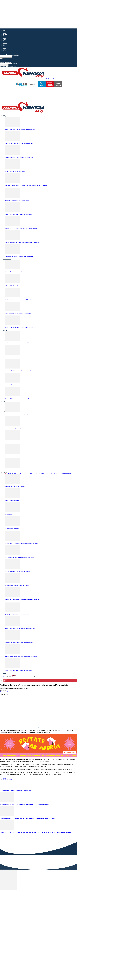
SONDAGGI (68, 473)
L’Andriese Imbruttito (48, 473)
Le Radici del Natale (7, 779)
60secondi (17, 473)
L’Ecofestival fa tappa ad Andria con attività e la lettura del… (18, 271)
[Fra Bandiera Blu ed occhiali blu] (12, 525)
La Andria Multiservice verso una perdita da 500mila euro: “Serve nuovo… (21, 370)
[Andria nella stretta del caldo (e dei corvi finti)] (12, 483)
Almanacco (22, 473)
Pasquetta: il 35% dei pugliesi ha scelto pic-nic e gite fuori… (18, 398)
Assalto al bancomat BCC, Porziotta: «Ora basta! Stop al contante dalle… (20, 129)
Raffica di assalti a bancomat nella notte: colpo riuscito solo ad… (19, 214)
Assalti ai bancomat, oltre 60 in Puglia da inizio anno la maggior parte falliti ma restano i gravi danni (27, 818)
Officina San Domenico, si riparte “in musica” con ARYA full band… (19, 157)
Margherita (5, 43)
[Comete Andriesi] (12, 511)
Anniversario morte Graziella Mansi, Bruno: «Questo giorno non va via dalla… (21, 656)
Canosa (4, 38)
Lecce (4, 41)
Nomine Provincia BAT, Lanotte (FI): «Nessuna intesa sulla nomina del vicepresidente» (23, 441)
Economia (5, 330)
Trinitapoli (5, 50)
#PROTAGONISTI (11, 473)
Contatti (4, 673)
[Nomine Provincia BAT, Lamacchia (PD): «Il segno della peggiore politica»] (12, 453)
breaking (5, 680)
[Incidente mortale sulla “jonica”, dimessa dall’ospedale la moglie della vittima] (12, 239)
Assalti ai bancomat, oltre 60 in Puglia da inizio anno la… (17, 200)
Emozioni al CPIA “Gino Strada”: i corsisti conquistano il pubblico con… (20, 327)
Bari (3, 31)
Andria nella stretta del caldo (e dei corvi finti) (15, 486)
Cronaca (5, 187)
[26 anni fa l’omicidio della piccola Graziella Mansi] (12, 168)
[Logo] (23, 101)
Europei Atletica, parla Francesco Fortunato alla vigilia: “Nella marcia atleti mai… (22, 599)
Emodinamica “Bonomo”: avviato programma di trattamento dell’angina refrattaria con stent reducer (26, 185)
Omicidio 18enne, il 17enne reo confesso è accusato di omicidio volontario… (21, 228)
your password (15, 56)
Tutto (6, 473)
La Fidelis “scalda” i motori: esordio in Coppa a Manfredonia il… (18, 571)
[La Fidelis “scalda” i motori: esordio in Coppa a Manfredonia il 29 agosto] (12, 568)
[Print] (32, 696)
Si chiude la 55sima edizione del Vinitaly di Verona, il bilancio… (18, 342)
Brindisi (4, 36)
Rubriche (5, 472)
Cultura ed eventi (7, 259)
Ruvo (4, 45)
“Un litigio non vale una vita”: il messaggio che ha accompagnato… (19, 256)
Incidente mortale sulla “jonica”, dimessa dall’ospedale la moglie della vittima (22, 242)
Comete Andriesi (8, 514)
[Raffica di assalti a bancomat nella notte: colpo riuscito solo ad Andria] (12, 212)
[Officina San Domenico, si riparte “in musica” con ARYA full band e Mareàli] (12, 154)
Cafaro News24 (28, 473)
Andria (4, 30)
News (4, 681)
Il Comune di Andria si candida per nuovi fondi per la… (16, 469)
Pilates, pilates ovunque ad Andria (12, 500)
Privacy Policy (2, 907)
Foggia (4, 40)
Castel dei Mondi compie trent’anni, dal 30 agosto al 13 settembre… (19, 143)
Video (4, 601)
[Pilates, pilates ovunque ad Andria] (12, 497)
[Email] (28, 696)
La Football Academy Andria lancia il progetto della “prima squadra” (20, 557)
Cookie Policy (8, 907)
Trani (4, 49)
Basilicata (5, 34)
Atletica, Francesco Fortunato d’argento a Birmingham (16, 585)
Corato (4, 39)
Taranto (4, 48)
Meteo (54, 473)
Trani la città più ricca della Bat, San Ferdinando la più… (17, 384)
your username (15, 55)
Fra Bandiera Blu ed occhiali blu (12, 528)
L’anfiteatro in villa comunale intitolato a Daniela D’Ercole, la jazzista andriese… (22, 299)
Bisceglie (4, 35)
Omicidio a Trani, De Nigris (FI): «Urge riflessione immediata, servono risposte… (22, 428)
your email (14, 63)
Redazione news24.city (5, 691)
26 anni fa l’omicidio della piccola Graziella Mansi (16, 171)
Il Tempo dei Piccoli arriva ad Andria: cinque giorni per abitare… (19, 313)
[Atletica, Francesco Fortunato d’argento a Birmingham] (12, 582)
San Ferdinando (6, 46)
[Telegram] (37, 696)
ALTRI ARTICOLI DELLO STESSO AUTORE (21, 790)
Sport (4, 530)
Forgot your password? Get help (7, 59)
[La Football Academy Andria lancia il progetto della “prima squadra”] (12, 554)
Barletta (4, 33)
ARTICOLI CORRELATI (5, 790)
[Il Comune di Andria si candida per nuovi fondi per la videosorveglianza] (12, 467)
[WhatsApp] (23, 696)
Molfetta (4, 44)
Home (4, 115)
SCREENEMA (63, 473)
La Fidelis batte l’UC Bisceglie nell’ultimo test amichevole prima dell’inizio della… (22, 543)
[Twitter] (18, 696)
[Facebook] (13, 696)
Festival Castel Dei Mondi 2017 (37, 473)
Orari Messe (58, 473)
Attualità (5, 116)
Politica (4, 401)
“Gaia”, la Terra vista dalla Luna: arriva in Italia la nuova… (17, 356)
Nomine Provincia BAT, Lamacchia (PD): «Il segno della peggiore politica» (21, 455)
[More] (42, 696)
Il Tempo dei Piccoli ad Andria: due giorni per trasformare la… (18, 285)
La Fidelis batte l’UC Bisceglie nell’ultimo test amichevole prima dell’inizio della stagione (24, 804)
